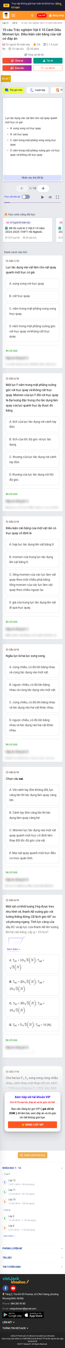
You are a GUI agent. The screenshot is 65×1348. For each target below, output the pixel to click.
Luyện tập (40, 90)
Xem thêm (8, 1236)
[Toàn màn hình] (57, 197)
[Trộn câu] (50, 197)
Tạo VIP (42, 15)
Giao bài (19, 68)
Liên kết (7, 1322)
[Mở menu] (13, 15)
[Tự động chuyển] (42, 197)
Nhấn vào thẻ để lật (32, 177)
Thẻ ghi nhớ (16, 90)
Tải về (50, 60)
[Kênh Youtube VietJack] (13, 1288)
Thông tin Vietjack (14, 1328)
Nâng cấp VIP (34, 1124)
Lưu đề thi (49, 68)
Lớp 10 (5, 23)
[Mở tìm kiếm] (32, 15)
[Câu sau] (43, 188)
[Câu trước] (22, 188)
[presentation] (28, 960)
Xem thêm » (13, 949)
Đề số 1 (6, 78)
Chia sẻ (19, 60)
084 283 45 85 (18, 1303)
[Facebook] (5, 1288)
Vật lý (14, 23)
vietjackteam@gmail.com (23, 1308)
